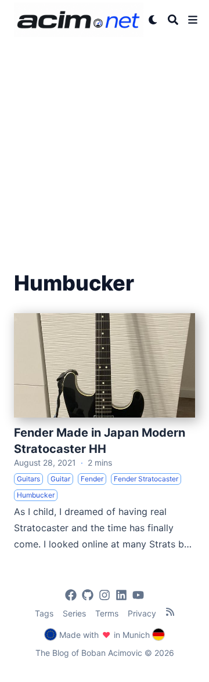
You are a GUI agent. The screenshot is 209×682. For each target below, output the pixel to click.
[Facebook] (71, 595)
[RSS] (170, 611)
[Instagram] (104, 595)
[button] (193, 19)
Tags (44, 613)
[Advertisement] (104, 149)
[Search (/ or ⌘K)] (173, 19)
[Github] (87, 595)
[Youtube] (138, 595)
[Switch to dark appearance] (153, 19)
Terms (106, 613)
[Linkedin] (121, 595)
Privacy (142, 613)
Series (74, 613)
